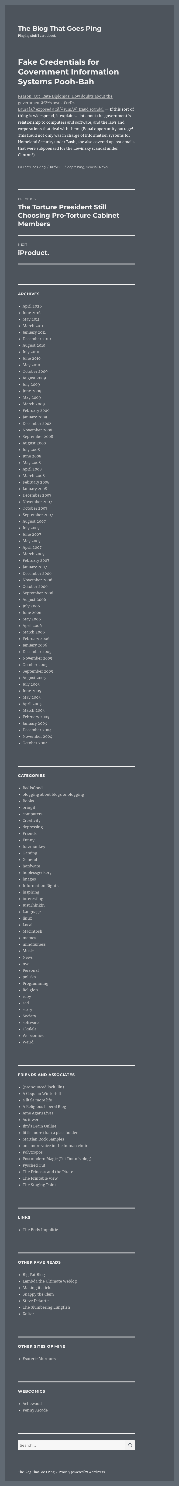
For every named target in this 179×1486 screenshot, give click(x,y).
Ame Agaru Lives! (39, 1113)
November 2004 (37, 736)
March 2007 (34, 554)
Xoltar (28, 1313)
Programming (35, 983)
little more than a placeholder (50, 1132)
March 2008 (34, 475)
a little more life (37, 1100)
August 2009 (34, 378)
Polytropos (33, 1152)
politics (29, 977)
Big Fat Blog (34, 1274)
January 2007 (35, 567)
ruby (27, 996)
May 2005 (32, 697)
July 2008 (31, 449)
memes (29, 937)
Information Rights (41, 885)
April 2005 (32, 703)
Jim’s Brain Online (39, 1126)
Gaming (30, 853)
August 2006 (34, 599)
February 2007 (36, 560)
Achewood (32, 1403)
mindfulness (34, 944)
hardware (31, 866)
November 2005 (37, 658)
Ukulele (30, 1029)
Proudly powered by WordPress (82, 1472)
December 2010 (37, 338)
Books (28, 801)
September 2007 (38, 514)
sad (26, 1003)
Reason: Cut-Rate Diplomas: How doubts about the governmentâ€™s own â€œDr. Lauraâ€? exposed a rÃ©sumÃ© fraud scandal (65, 103)
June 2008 (32, 456)
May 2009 (32, 397)
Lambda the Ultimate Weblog (50, 1281)
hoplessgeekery (37, 872)
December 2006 (37, 573)
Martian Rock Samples (43, 1139)
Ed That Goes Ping (32, 167)
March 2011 (33, 325)
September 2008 (38, 436)
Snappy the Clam (38, 1294)
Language (32, 911)
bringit (29, 807)
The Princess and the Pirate (48, 1171)
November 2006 (37, 580)
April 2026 (32, 306)
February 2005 (36, 716)
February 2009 (36, 410)
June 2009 (32, 391)
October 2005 (35, 664)
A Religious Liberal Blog (44, 1106)
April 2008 (32, 469)
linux (27, 918)
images (29, 879)
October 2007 (35, 508)
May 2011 (31, 319)
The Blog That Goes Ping (60, 28)
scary (27, 1009)
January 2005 (35, 723)
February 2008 (36, 482)
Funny (28, 840)
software (31, 1022)
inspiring (31, 892)
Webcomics (33, 1035)
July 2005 (31, 684)
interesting (33, 898)
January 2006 (35, 645)
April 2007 (32, 547)
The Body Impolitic (40, 1229)
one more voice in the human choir (55, 1145)
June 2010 (32, 358)
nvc (26, 963)
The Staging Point (39, 1184)
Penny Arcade (35, 1410)
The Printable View (40, 1178)
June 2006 (32, 612)
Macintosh (32, 931)
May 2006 (32, 619)
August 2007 (34, 521)
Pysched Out (34, 1165)
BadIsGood (33, 787)
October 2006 (35, 586)
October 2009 (35, 371)
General (92, 167)
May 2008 (32, 462)
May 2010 (31, 364)
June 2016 (32, 312)
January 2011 (34, 332)
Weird (28, 1042)
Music (28, 950)
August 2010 (34, 345)
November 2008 (37, 430)
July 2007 (31, 527)
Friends (30, 833)
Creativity (32, 820)
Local (27, 924)
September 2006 (38, 593)
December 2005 (37, 651)
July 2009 (31, 384)
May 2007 (32, 540)
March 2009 (34, 404)
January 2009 (35, 417)
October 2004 (35, 743)
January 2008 (35, 488)
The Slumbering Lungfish (46, 1307)
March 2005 (34, 710)
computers (32, 814)
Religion (30, 990)
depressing (75, 167)
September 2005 (38, 671)
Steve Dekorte (36, 1300)
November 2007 (37, 501)
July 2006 (31, 606)
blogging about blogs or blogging (53, 794)
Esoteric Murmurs (39, 1358)
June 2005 (32, 690)
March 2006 (34, 632)
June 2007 (32, 534)
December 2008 (37, 423)
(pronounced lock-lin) (43, 1087)
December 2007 (37, 495)
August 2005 (34, 677)
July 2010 (31, 351)
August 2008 (34, 443)
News (103, 167)
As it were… (33, 1119)
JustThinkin (34, 905)
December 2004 (37, 730)
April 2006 (32, 625)
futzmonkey (34, 846)
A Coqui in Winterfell (42, 1093)
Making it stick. (37, 1287)
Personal (31, 970)
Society (29, 1016)
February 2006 (36, 638)
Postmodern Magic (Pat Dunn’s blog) (57, 1158)
